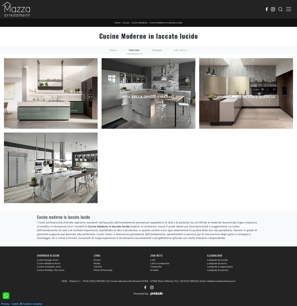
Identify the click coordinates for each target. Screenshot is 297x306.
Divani (97, 259)
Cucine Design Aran (47, 259)
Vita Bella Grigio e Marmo (148, 97)
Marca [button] (113, 50)
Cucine (126, 22)
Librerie (98, 266)
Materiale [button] (134, 50)
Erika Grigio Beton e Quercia (246, 97)
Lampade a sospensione (220, 266)
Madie (97, 263)
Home (118, 22)
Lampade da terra (217, 263)
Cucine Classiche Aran (49, 266)
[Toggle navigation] (288, 9)
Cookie (15, 303)
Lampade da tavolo (217, 259)
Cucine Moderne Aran (48, 263)
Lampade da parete (217, 270)
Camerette (156, 266)
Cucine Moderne (139, 22)
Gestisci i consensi (32, 303)
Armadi (154, 270)
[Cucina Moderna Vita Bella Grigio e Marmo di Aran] (148, 93)
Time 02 (51, 97)
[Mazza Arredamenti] (16, 9)
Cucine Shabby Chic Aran (50, 270)
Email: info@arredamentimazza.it (218, 281)
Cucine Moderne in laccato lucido (166, 22)
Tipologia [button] (157, 50)
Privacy (5, 303)
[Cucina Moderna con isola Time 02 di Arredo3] (51, 93)
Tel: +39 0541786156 (187, 281)
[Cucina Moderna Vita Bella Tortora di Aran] (51, 168)
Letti (152, 259)
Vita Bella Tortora (51, 171)
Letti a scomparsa (159, 263)
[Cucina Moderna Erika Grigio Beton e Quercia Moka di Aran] (246, 93)
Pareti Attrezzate (103, 270)
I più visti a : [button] (180, 50)
